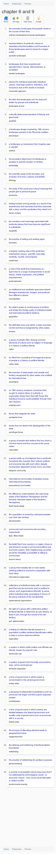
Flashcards (16, 3)
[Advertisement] (28, 817)
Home (6, 3)
